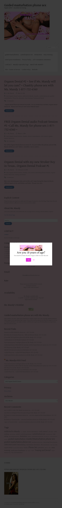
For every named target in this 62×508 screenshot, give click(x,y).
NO (34, 260)
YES (28, 260)
